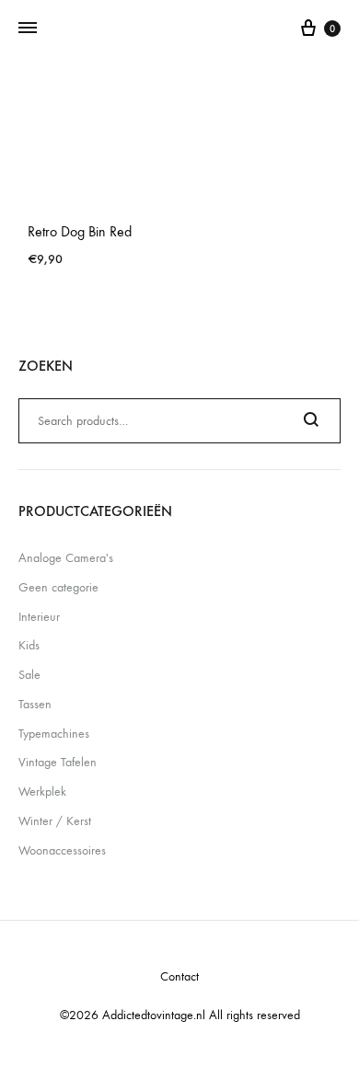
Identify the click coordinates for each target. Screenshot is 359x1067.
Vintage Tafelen (57, 762)
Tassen (35, 704)
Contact (179, 976)
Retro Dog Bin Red (80, 231)
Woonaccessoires (62, 850)
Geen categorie (58, 587)
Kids (29, 645)
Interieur (39, 617)
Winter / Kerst (54, 821)
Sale (29, 675)
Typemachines (53, 733)
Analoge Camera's (65, 558)
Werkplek (42, 791)
